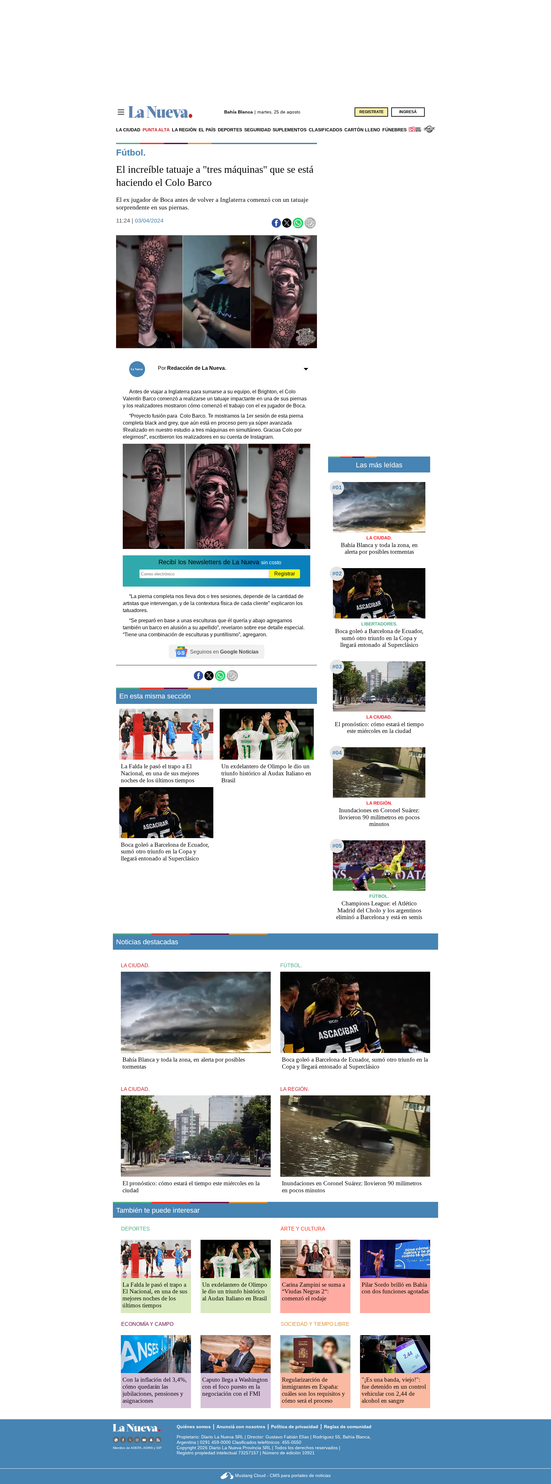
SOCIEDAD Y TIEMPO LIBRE (315, 1324)
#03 (337, 666)
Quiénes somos (194, 1426)
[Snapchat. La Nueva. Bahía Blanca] (151, 1440)
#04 (337, 752)
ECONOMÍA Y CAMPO (147, 1324)
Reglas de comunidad (347, 1426)
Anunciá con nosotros (241, 1426)
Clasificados (325, 129)
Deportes (230, 129)
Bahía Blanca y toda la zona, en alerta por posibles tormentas (379, 548)
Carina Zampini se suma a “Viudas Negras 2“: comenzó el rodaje (313, 1291)
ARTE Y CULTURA (303, 1229)
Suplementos (289, 129)
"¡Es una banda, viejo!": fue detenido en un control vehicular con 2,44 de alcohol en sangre (394, 1390)
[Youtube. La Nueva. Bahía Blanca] (144, 1440)
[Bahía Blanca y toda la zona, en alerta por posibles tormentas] (379, 507)
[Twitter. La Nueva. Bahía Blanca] (130, 1440)
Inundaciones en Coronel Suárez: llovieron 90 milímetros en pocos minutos (379, 817)
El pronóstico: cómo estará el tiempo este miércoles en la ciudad (379, 728)
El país (207, 129)
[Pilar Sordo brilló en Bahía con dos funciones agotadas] (395, 1259)
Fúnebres (394, 129)
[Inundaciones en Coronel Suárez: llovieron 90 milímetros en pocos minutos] (379, 772)
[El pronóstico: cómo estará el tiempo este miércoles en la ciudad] (379, 686)
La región (184, 129)
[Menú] (121, 112)
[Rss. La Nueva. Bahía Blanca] (158, 1440)
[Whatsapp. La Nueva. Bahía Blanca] (116, 1440)
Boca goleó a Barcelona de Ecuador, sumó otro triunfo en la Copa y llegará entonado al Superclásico (165, 851)
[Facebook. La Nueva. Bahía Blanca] (123, 1440)
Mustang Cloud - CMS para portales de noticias (283, 1475)
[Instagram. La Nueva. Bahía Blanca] (137, 1440)
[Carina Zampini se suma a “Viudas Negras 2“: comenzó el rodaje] (315, 1259)
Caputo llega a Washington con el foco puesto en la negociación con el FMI (235, 1386)
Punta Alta (156, 129)
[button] (276, 223)
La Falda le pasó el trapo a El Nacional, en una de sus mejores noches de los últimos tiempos (160, 773)
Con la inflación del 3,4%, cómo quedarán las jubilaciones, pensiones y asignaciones (154, 1390)
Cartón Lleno (362, 129)
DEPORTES (135, 1229)
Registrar (284, 573)
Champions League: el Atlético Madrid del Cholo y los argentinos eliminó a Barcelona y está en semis (379, 910)
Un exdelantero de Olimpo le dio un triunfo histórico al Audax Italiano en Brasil (266, 773)
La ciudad (128, 129)
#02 (337, 573)
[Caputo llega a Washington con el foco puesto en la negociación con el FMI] (236, 1354)
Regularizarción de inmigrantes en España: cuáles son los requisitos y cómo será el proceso (313, 1390)
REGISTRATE (371, 112)
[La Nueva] (160, 112)
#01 (337, 487)
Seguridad (257, 129)
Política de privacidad (294, 1426)
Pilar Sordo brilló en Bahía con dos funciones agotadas (395, 1288)
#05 (337, 846)
